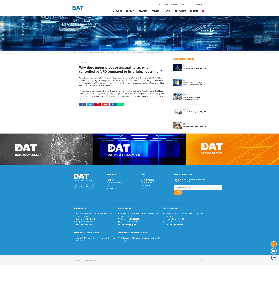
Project (155, 11)
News (160, 4)
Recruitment (145, 186)
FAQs (166, 4)
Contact (194, 11)
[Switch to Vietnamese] (203, 11)
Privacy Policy (201, 260)
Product (130, 11)
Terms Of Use (190, 260)
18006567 (199, 4)
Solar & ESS (111, 188)
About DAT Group (147, 180)
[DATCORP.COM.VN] (46, 149)
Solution (143, 11)
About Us (117, 11)
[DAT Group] (77, 8)
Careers (182, 4)
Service (166, 11)
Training (174, 4)
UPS (108, 186)
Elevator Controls (114, 183)
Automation (112, 180)
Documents (180, 11)
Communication (147, 183)
